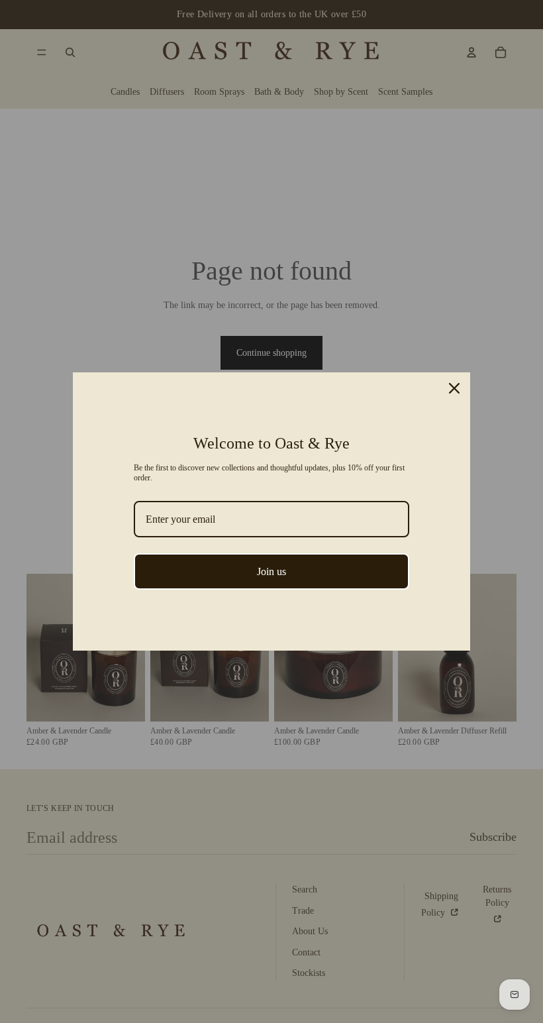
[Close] (454, 388)
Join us (271, 571)
